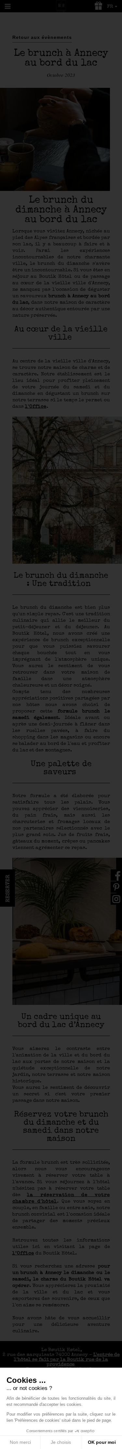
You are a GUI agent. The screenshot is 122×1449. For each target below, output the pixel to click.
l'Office (36, 406)
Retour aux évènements (42, 37)
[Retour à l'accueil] (61, 5)
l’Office (23, 1253)
